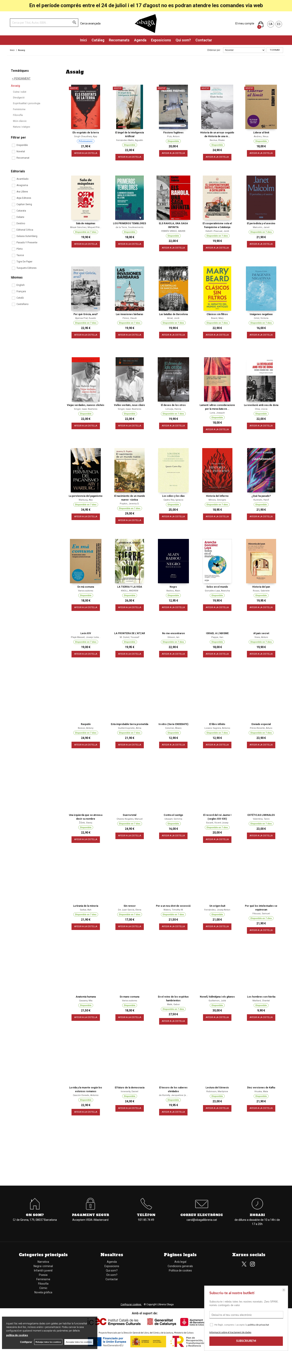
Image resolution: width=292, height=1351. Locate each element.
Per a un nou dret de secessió (173, 906)
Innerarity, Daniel (129, 1091)
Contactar (203, 40)
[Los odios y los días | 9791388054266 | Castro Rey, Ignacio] (173, 470)
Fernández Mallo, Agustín (129, 140)
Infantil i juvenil (43, 1270)
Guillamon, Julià (217, 1000)
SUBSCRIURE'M (246, 1341)
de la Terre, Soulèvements (129, 227)
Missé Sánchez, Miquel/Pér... (85, 227)
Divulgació (19, 97)
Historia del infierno (217, 496)
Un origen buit (217, 906)
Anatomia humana (86, 996)
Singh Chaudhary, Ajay (85, 136)
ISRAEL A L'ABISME (217, 633)
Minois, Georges (217, 500)
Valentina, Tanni (261, 819)
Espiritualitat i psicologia (26, 103)
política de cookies (17, 1335)
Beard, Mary (217, 318)
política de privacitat (258, 1325)
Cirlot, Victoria (261, 318)
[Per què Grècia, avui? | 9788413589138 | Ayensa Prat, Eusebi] (85, 288)
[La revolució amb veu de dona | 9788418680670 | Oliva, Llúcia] (261, 379)
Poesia (43, 1274)
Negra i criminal (43, 1266)
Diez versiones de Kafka (261, 1087)
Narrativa (43, 1261)
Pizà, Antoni (173, 136)
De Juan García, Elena (129, 909)
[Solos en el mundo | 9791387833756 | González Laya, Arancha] (217, 561)
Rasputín (86, 724)
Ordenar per (213, 50)
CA (271, 24)
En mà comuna (85, 586)
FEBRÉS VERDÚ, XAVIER (173, 231)
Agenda (140, 40)
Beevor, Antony (85, 728)
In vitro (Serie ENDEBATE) (173, 724)
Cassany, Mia (85, 1000)
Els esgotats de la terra (86, 132)
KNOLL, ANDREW (129, 590)
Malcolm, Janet (261, 227)
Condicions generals (180, 1266)
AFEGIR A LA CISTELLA (85, 153)
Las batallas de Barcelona (173, 314)
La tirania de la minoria (85, 906)
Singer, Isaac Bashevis (85, 409)
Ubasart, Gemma (173, 819)
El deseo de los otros (173, 405)
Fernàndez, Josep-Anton (217, 909)
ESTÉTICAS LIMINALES (261, 815)
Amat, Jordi (173, 318)
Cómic (43, 1288)
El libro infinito (217, 724)
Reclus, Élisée (217, 140)
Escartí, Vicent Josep (217, 822)
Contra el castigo (173, 815)
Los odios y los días (173, 496)
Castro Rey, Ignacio (173, 500)
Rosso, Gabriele (261, 590)
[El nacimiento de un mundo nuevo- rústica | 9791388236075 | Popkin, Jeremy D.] (129, 470)
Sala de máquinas (85, 223)
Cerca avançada (90, 23)
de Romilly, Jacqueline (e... (173, 1095)
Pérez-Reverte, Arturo (261, 728)
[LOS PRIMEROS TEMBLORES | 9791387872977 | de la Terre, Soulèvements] (129, 198)
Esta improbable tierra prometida (129, 724)
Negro (173, 586)
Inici (83, 40)
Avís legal (180, 1261)
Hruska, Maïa (261, 1091)
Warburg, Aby (86, 500)
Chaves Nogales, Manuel (130, 819)
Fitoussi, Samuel (261, 913)
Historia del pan (261, 586)
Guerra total (129, 815)
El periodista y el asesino (261, 223)
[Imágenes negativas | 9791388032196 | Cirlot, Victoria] (261, 288)
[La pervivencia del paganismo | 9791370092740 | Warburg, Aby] (85, 470)
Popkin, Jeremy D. (129, 503)
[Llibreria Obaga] (146, 23)
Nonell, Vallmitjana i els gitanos (217, 996)
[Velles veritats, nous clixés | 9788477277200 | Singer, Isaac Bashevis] (129, 379)
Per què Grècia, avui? (85, 314)
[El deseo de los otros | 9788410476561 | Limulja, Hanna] (173, 379)
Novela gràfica (43, 1292)
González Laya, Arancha (217, 590)
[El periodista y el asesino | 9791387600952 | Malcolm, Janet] (261, 198)
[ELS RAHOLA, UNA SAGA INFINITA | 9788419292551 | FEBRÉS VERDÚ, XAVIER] (173, 198)
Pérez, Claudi (130, 318)
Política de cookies (180, 1270)
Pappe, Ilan (217, 637)
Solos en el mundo (217, 586)
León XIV (85, 633)
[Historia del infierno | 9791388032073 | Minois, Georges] (217, 470)
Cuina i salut (19, 91)
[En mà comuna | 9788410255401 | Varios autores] (85, 561)
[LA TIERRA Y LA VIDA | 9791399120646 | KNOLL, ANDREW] (129, 561)
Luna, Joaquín (217, 413)
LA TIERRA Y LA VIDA (129, 586)
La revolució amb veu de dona (261, 405)
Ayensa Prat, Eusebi (85, 318)
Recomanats (119, 40)
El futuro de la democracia (129, 1087)
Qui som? (183, 40)
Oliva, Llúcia (261, 409)
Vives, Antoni (261, 637)
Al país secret (261, 633)
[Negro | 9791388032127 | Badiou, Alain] (173, 561)
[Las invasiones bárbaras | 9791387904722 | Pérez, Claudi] (129, 288)
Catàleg (98, 40)
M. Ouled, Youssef (129, 637)
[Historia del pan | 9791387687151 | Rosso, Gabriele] (261, 561)
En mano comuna (129, 996)
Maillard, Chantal (261, 1000)
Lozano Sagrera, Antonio (217, 728)
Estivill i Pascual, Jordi (217, 231)
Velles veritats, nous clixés (129, 405)
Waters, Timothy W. (173, 909)
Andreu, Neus (261, 136)
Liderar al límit (261, 132)
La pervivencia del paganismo (85, 496)
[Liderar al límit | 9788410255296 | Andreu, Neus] (261, 107)
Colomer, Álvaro (173, 728)
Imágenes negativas (261, 314)
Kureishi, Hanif (261, 500)
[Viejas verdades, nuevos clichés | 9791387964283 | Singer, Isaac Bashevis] (85, 379)
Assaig (15, 85)
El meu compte (244, 23)
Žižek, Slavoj (85, 822)
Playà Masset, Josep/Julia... (86, 637)
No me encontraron (173, 633)
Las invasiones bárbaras (129, 314)
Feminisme (19, 109)
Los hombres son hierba (261, 996)
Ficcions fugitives (173, 132)
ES (278, 24)
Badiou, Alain (173, 590)
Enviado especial (261, 724)
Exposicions (161, 40)
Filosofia (18, 115)
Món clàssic (20, 121)
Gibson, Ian (173, 637)
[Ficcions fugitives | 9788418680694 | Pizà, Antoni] (173, 107)
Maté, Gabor (173, 1004)
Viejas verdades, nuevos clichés (85, 405)
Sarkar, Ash (85, 909)
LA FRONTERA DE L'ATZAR (129, 633)
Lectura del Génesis (217, 1087)
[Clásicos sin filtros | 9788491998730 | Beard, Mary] (217, 288)
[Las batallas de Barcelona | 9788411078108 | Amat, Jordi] (173, 288)
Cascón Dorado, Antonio (86, 1095)
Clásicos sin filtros (217, 314)
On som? (111, 1274)
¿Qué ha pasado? (261, 496)
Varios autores (85, 590)
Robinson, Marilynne (217, 1091)
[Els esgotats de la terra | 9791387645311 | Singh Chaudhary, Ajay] (85, 107)
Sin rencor (130, 906)
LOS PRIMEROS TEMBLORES (129, 223)
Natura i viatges (21, 126)
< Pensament (21, 78)
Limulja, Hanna (173, 409)
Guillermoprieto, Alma (129, 728)
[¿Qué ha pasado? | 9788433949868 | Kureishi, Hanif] (261, 470)
